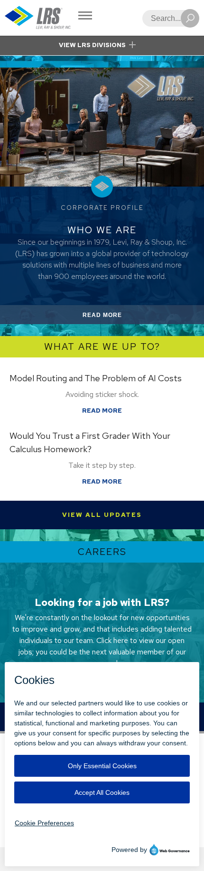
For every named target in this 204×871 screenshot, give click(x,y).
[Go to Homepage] (38, 18)
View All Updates (102, 515)
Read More (113, 317)
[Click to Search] (190, 18)
